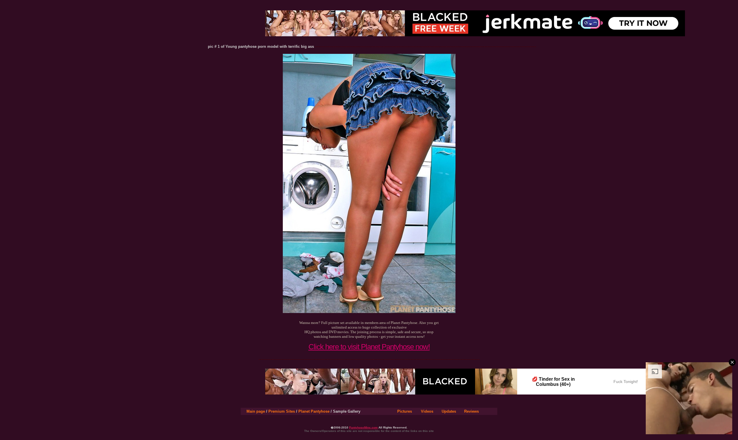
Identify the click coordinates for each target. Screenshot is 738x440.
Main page (255, 411)
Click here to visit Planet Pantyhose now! (369, 346)
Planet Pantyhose (314, 411)
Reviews (471, 411)
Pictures (404, 411)
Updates (449, 411)
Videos (427, 411)
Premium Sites (281, 411)
